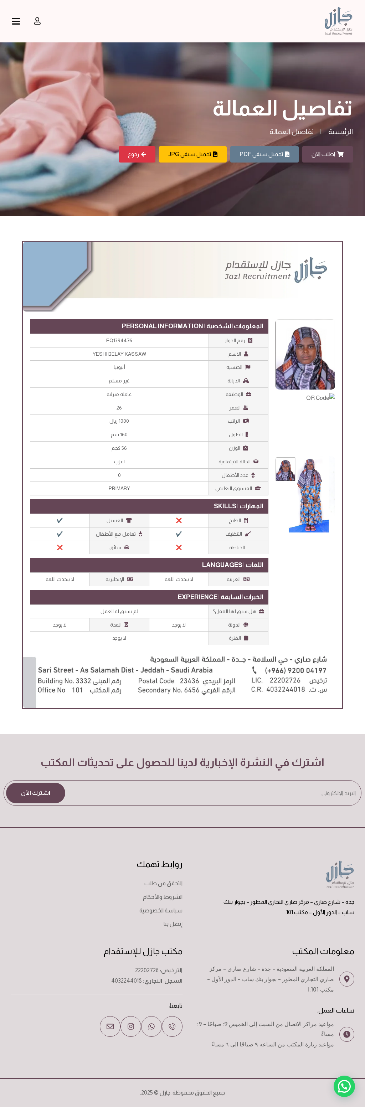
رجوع (133, 154)
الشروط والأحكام (162, 897)
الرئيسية (340, 131)
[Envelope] (110, 1026)
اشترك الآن (35, 793)
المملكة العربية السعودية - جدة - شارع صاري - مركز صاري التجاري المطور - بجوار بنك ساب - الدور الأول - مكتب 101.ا (270, 979)
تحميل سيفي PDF (261, 154)
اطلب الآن (323, 154)
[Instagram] (130, 1026)
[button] (344, 1086)
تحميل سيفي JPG (189, 154)
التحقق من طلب (163, 883)
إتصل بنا (173, 924)
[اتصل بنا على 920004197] (172, 1026)
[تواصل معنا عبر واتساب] (151, 1026)
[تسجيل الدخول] (37, 21)
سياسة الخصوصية (160, 910)
